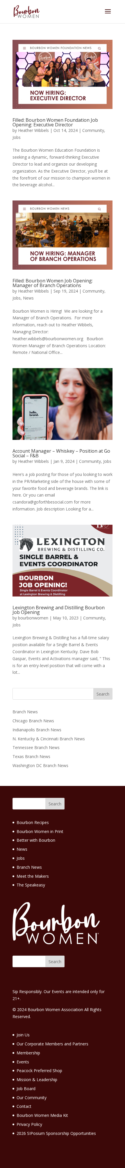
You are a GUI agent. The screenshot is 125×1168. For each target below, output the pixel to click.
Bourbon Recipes (33, 822)
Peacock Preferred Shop (39, 1070)
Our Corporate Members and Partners (52, 1044)
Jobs (16, 137)
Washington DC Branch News (40, 765)
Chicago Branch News (33, 720)
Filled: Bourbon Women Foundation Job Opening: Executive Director (55, 122)
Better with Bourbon (36, 840)
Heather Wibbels (33, 130)
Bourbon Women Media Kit (42, 1115)
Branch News (25, 711)
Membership (28, 1053)
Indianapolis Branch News (36, 729)
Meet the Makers (33, 876)
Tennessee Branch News (36, 747)
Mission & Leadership (37, 1079)
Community (93, 130)
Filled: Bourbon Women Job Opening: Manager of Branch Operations (52, 283)
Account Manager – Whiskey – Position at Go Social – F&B (61, 453)
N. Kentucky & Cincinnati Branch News (48, 738)
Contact (24, 1106)
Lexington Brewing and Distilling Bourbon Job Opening (58, 609)
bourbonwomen (33, 618)
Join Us (23, 1035)
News (28, 298)
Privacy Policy (29, 1124)
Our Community (32, 1097)
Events (23, 1062)
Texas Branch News (31, 756)
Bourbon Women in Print (40, 831)
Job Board (26, 1088)
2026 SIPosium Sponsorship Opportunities (56, 1133)
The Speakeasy (31, 885)
